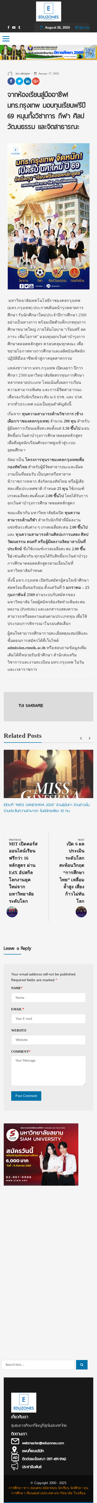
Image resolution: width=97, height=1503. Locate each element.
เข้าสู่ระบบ (82, 27)
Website (19, 1030)
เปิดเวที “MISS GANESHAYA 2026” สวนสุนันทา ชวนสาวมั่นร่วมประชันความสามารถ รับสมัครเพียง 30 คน (47, 808)
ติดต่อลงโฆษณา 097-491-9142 (44, 1459)
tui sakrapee (22, 73)
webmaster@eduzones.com (43, 1443)
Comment (21, 1051)
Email (17, 1009)
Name (17, 988)
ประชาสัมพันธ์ (32, 1467)
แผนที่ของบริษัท (33, 1451)
